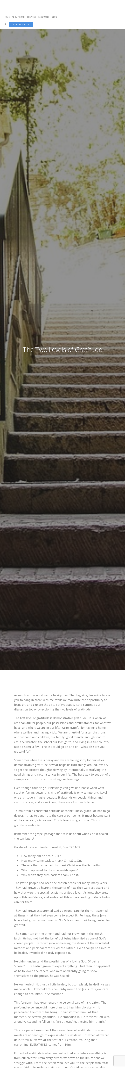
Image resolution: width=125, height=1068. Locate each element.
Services (31, 17)
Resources (44, 17)
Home (7, 17)
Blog (54, 17)
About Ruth (18, 17)
